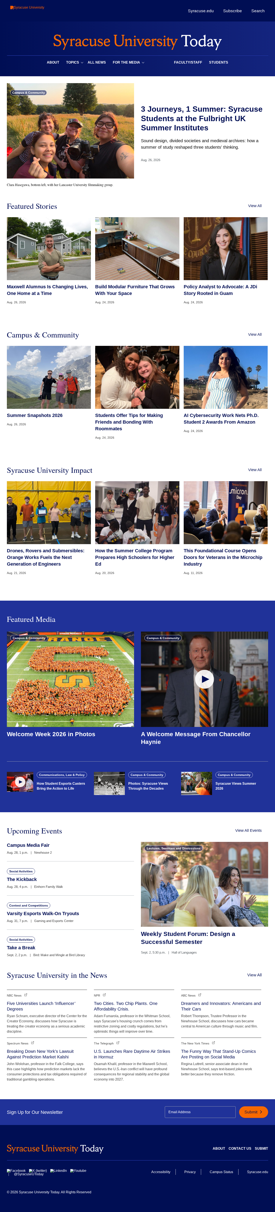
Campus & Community (28, 92)
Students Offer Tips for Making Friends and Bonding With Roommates (129, 422)
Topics (72, 62)
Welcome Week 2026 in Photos (51, 734)
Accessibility (160, 1172)
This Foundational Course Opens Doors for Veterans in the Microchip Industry (223, 557)
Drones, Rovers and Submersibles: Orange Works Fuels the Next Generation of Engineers (45, 557)
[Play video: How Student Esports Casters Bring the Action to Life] (20, 782)
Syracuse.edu (201, 11)
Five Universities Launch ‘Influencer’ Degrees (41, 1006)
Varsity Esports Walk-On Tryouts (43, 913)
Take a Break (21, 947)
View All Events (248, 830)
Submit (251, 1112)
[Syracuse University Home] (137, 41)
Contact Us (240, 1148)
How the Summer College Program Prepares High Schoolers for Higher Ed (134, 557)
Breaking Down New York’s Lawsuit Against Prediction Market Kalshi (40, 1054)
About (53, 62)
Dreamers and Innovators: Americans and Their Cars (221, 1006)
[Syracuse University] (37, 10)
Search (258, 11)
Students (218, 62)
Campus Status (221, 1172)
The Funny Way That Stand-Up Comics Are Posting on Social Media (218, 1054)
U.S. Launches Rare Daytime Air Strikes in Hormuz (132, 1054)
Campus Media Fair (28, 845)
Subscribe (232, 11)
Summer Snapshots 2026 (35, 415)
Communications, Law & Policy (62, 775)
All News (97, 62)
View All (255, 206)
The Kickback (22, 879)
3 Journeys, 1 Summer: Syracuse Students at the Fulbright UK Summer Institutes (202, 118)
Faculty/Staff (188, 62)
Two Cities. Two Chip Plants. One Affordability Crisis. (125, 1006)
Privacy (190, 1172)
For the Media (126, 62)
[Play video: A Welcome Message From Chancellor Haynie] (204, 679)
